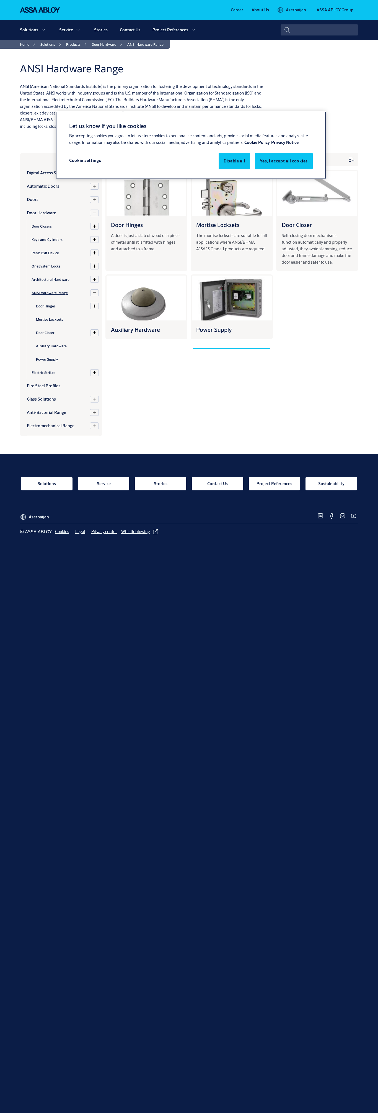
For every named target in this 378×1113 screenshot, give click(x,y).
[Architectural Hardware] (94, 279)
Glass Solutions (41, 399)
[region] (191, 145)
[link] (237, 10)
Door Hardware (41, 212)
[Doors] (94, 199)
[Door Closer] (94, 332)
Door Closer (45, 332)
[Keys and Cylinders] (94, 239)
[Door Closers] (94, 226)
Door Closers (42, 226)
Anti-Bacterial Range (46, 412)
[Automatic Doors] (94, 186)
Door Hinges (46, 306)
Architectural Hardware (50, 279)
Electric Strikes (43, 372)
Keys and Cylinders (47, 239)
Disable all (234, 161)
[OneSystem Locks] (94, 266)
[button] (43, 30)
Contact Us (130, 29)
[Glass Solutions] (94, 399)
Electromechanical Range (50, 425)
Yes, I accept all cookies (284, 161)
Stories (101, 29)
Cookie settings (85, 160)
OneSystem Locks (46, 266)
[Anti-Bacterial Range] (94, 412)
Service (66, 29)
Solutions (29, 29)
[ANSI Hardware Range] (94, 292)
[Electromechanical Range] (94, 425)
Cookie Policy (257, 142)
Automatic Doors (43, 186)
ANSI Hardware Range (50, 292)
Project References (170, 29)
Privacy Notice (285, 142)
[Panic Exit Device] (94, 252)
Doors (32, 199)
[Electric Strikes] (94, 372)
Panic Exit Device (45, 252)
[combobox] (319, 29)
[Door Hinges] (94, 306)
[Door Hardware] (94, 213)
